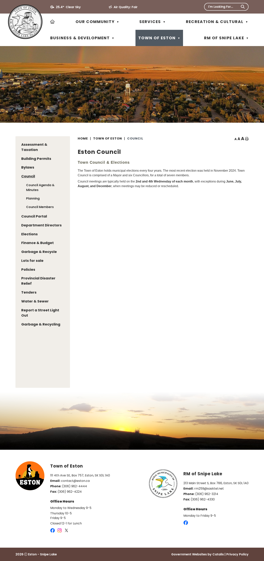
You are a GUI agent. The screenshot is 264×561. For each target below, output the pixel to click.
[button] (243, 7)
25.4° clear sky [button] (68, 7)
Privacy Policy (237, 554)
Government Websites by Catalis (197, 554)
